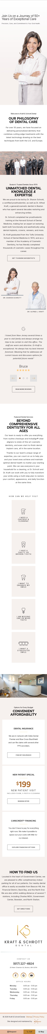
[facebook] (15, 975)
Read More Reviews (23, 389)
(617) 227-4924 (23, 963)
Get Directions (23, 909)
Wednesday (14, 992)
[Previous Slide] (13, 378)
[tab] (20, 378)
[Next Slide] (33, 378)
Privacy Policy (39, 1017)
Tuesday (13, 989)
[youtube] (31, 975)
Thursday (14, 995)
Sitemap (29, 1017)
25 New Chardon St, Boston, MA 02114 (23, 967)
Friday (12, 998)
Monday (13, 986)
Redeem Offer (23, 801)
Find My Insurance (23, 755)
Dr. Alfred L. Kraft (35, 312)
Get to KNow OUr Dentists (23, 258)
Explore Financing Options (23, 847)
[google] (23, 975)
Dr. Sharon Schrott (12, 298)
